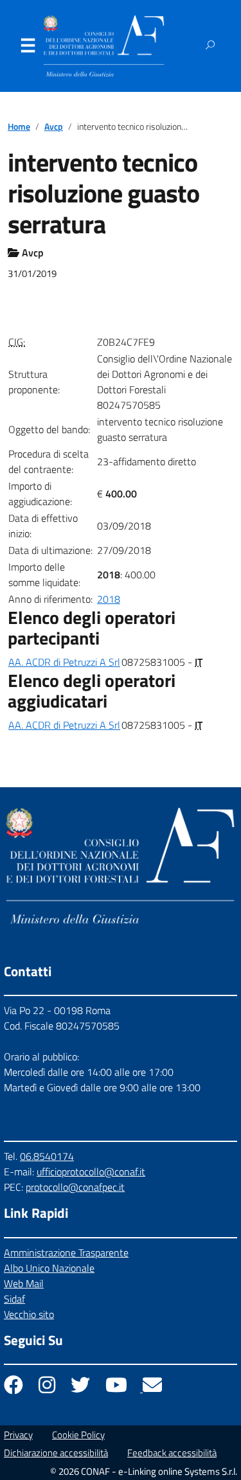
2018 (108, 599)
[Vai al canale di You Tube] (118, 1388)
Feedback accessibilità (172, 1452)
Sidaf (14, 1298)
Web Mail (24, 1283)
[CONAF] (103, 45)
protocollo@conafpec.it (75, 1187)
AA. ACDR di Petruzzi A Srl (64, 662)
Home (19, 127)
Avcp (53, 127)
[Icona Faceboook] (15, 1388)
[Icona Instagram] (48, 1388)
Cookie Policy (78, 1434)
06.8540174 (47, 1156)
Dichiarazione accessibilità (56, 1452)
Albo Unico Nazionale (49, 1268)
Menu (28, 48)
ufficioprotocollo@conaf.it (91, 1171)
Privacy (18, 1434)
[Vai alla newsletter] (152, 1388)
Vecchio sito (29, 1314)
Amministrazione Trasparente (66, 1252)
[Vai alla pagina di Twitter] (82, 1388)
